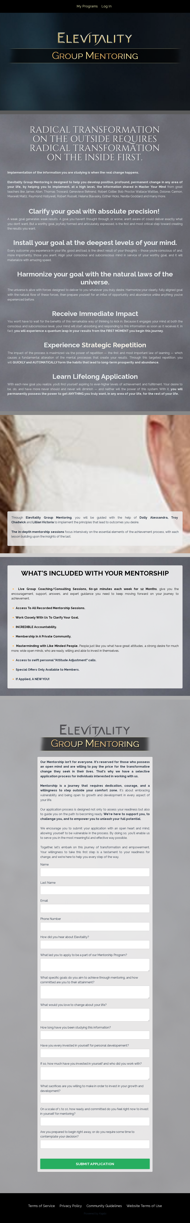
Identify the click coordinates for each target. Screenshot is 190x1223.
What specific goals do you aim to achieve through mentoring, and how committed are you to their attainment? (89, 980)
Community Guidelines (104, 1206)
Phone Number (50, 919)
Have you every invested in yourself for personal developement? (84, 1045)
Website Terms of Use (144, 1206)
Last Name (47, 882)
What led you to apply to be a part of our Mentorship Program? (83, 955)
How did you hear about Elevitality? (64, 937)
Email (44, 900)
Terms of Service (41, 1206)
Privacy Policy (71, 1206)
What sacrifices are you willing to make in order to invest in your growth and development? (91, 1088)
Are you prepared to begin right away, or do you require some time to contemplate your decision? (87, 1134)
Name (44, 864)
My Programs (87, 6)
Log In (106, 6)
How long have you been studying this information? (75, 1027)
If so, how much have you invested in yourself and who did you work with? (91, 1063)
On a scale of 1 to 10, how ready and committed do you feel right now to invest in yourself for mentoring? (94, 1111)
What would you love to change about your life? (73, 1005)
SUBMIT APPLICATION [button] (95, 1164)
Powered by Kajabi (95, 1213)
